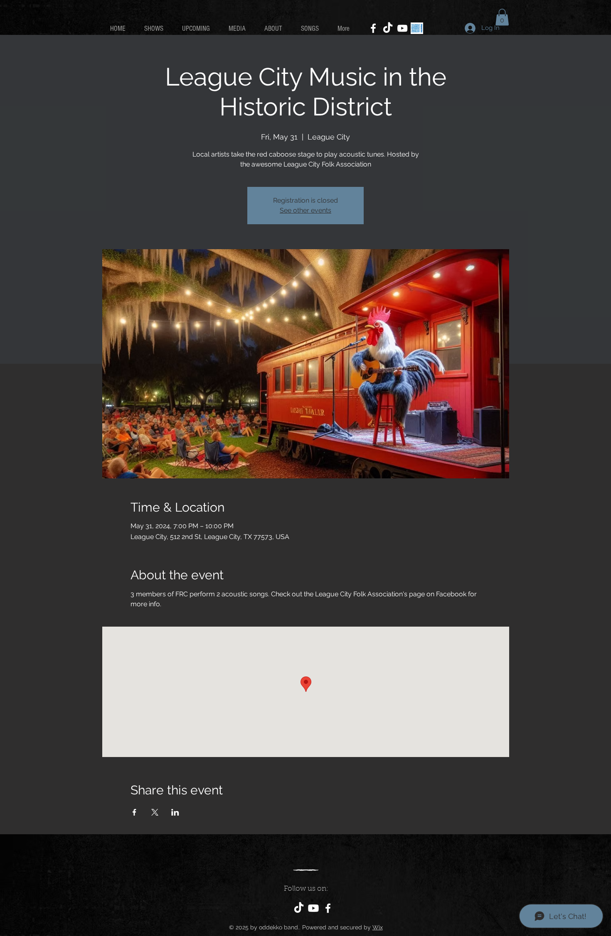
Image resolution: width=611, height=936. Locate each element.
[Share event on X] (155, 812)
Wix (377, 927)
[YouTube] (402, 28)
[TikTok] (388, 28)
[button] (502, 17)
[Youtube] (313, 908)
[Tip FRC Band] (417, 28)
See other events (305, 210)
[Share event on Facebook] (134, 812)
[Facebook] (373, 28)
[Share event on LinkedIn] (175, 812)
